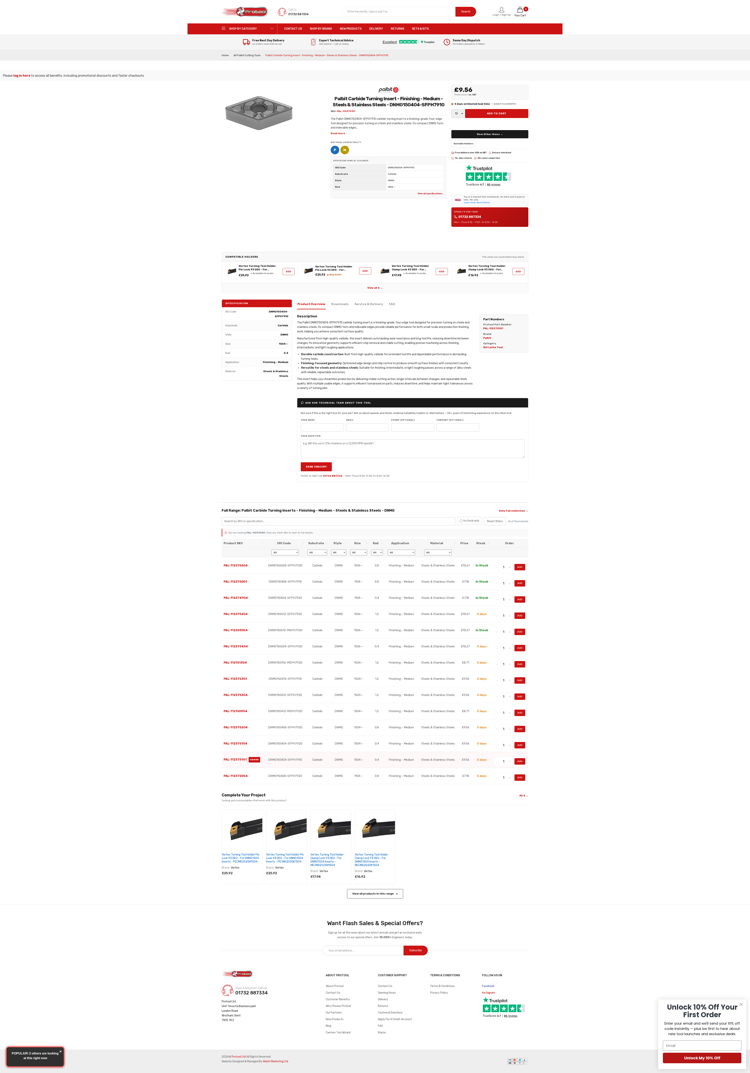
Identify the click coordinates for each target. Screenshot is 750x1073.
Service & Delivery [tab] (368, 304)
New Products (335, 1019)
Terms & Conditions (442, 986)
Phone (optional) (403, 420)
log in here (21, 75)
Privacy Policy (439, 992)
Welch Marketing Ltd (275, 1061)
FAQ (380, 1026)
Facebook (488, 986)
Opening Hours (387, 992)
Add (288, 271)
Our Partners (334, 1012)
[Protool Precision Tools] (245, 12)
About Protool (335, 986)
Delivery (383, 999)
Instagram (488, 992)
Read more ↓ (339, 133)
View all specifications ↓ (431, 193)
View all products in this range (373, 893)
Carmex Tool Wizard (338, 1032)
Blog (328, 1026)
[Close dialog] (741, 1004)
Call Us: (292, 9)
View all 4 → (375, 287)
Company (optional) (450, 420)
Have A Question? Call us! (251, 988)
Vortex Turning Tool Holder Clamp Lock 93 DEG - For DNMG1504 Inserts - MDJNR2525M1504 (410, 267)
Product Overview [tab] (311, 304)
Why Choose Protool (338, 1006)
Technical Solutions (390, 1012)
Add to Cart (497, 113)
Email (350, 420)
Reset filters (495, 521)
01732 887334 (469, 217)
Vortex (235, 867)
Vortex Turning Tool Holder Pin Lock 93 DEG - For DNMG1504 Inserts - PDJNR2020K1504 (334, 268)
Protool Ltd (239, 1056)
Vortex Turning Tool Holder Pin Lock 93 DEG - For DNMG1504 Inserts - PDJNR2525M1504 (257, 267)
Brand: (226, 867)
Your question (311, 436)
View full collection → (513, 510)
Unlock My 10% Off (702, 1058)
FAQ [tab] (392, 304)
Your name (308, 420)
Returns (383, 1006)
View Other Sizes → (490, 134)
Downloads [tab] (339, 304)
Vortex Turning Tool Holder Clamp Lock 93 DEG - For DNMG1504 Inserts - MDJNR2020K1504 (487, 267)
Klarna (382, 1032)
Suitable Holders (463, 143)
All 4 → (523, 795)
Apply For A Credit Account (395, 1019)
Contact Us (333, 992)
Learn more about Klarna (477, 202)
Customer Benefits (338, 999)
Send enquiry (316, 466)
